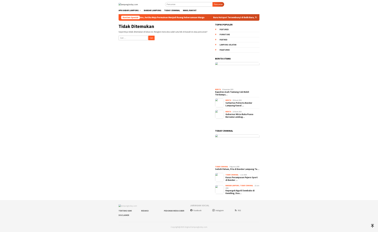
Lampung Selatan (228, 44)
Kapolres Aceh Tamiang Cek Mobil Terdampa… (232, 93)
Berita (218, 89)
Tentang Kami (125, 211)
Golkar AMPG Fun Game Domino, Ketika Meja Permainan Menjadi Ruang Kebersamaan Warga (154, 17)
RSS (239, 210)
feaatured (225, 50)
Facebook (197, 210)
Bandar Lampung (232, 186)
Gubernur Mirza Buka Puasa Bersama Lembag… (239, 115)
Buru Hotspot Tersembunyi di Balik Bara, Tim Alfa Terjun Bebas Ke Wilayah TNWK (250, 17)
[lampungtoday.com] (128, 4)
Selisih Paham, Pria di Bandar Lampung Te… (237, 169)
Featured (224, 29)
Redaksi (145, 211)
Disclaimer (124, 215)
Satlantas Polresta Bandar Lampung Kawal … (238, 104)
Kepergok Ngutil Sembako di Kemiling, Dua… (240, 192)
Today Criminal (221, 167)
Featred (223, 39)
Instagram (220, 210)
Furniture (225, 34)
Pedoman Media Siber (174, 211)
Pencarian (218, 4)
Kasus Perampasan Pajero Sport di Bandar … (241, 178)
